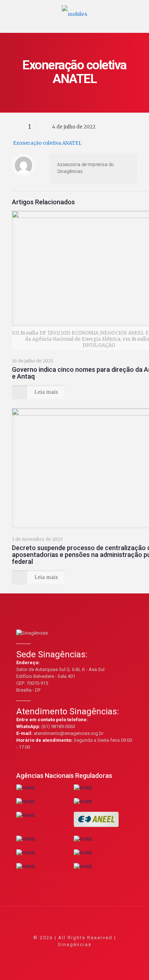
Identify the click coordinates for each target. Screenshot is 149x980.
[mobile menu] (139, 11)
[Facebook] (55, 954)
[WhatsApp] (45, 954)
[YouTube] (74, 954)
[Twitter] (65, 954)
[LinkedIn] (84, 954)
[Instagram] (94, 954)
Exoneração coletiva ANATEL (47, 143)
